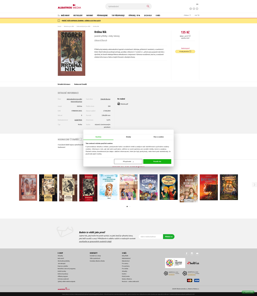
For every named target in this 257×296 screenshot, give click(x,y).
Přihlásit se (168, 236)
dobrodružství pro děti (74, 99)
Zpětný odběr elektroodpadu (66, 281)
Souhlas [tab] (98, 137)
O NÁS (158, 15)
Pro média (125, 268)
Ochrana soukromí (63, 279)
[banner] (69, 4)
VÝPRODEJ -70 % (134, 15)
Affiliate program (63, 276)
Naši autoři (61, 258)
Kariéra (124, 274)
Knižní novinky (62, 271)
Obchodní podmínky (64, 261)
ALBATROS (78, 120)
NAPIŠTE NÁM (249, 292)
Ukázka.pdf (123, 104)
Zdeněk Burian (105, 99)
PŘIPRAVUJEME (102, 15)
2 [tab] (129, 206)
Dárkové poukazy (63, 274)
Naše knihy (65, 15)
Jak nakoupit (61, 263)
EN (197, 4)
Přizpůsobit (127, 161)
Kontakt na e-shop (95, 256)
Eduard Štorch (100, 40)
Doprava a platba (63, 266)
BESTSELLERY (77, 15)
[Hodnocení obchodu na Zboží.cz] (192, 262)
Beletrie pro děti (69, 26)
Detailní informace (64, 84)
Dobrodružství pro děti (83, 26)
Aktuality (60, 256)
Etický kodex (126, 276)
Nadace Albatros (127, 279)
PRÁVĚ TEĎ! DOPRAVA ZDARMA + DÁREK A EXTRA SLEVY (81, 20)
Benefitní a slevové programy (66, 268)
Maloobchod (125, 261)
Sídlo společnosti (95, 258)
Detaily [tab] (128, 137)
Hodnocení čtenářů (80, 84)
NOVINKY (89, 15)
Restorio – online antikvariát (130, 281)
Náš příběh (125, 256)
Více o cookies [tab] (158, 137)
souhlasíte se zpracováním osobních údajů (95, 241)
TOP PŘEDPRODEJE (118, 15)
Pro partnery (126, 266)
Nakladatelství (126, 258)
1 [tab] (127, 206)
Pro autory (125, 263)
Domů (59, 26)
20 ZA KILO (148, 15)
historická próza (76, 102)
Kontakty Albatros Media (97, 261)
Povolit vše (157, 161)
